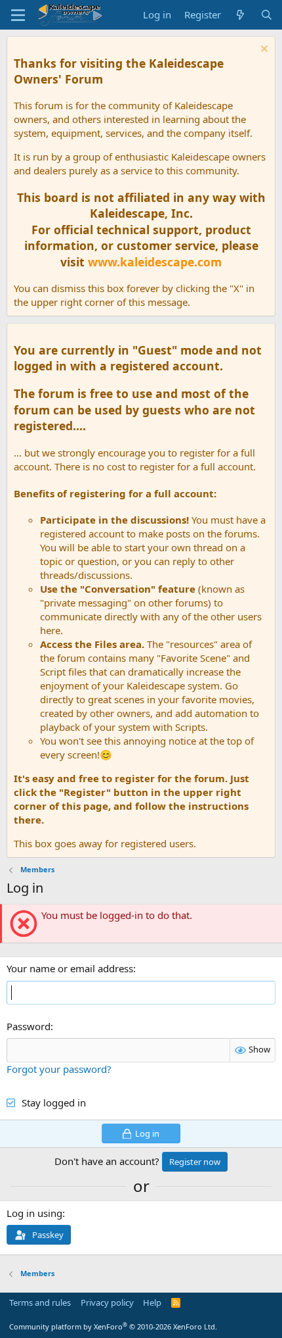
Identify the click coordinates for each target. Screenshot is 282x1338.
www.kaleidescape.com (155, 262)
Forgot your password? (59, 1069)
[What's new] (240, 15)
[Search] (266, 15)
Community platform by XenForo (113, 1326)
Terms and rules (40, 1302)
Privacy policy (107, 1302)
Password (28, 1026)
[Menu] (18, 15)
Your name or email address (70, 968)
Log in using (34, 1213)
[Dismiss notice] (262, 50)
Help (152, 1302)
